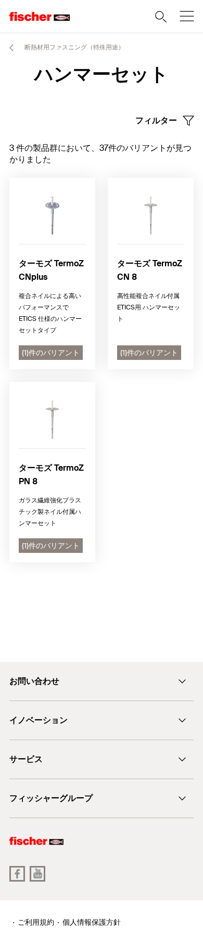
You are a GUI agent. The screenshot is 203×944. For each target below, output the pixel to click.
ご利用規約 (36, 922)
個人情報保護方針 (91, 922)
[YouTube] (37, 874)
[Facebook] (17, 874)
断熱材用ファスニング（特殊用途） (73, 47)
